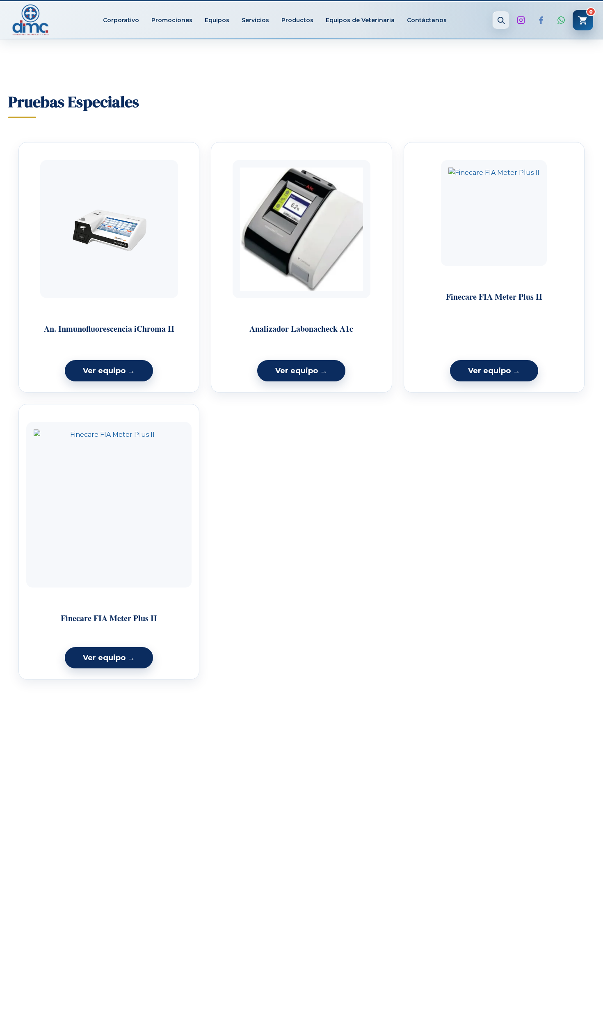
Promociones (171, 20)
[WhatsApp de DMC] (561, 20)
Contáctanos (427, 20)
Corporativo (121, 20)
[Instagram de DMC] (521, 20)
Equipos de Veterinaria (360, 20)
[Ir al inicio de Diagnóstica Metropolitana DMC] (30, 20)
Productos (297, 20)
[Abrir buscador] (500, 20)
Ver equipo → (109, 370)
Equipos (217, 20)
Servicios (255, 20)
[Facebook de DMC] (541, 20)
